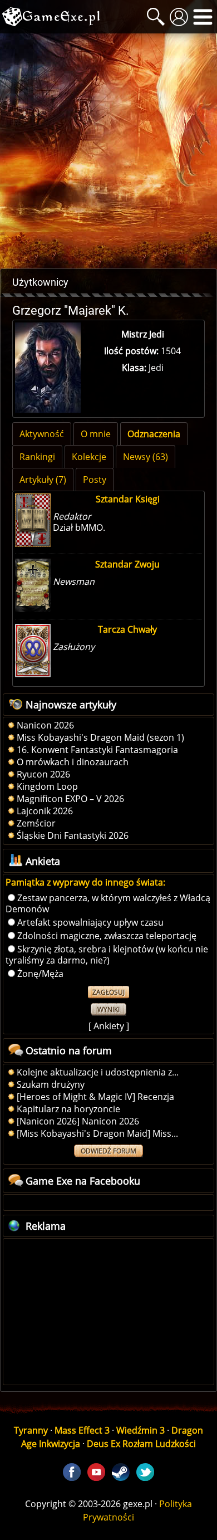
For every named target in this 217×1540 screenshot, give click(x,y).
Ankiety (108, 1026)
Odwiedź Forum (108, 1151)
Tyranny (31, 1430)
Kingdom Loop (47, 786)
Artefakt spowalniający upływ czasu (90, 922)
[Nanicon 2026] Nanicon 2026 (78, 1121)
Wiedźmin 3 (140, 1430)
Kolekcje (89, 457)
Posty (94, 479)
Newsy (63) (145, 457)
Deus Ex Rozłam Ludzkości (141, 1444)
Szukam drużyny (51, 1084)
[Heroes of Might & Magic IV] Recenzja (95, 1097)
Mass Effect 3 (82, 1430)
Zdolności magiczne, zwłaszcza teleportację (106, 935)
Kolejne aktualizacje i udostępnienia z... (98, 1072)
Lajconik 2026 (45, 811)
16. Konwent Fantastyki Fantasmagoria (97, 750)
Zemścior (36, 823)
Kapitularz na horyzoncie (68, 1109)
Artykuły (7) (42, 479)
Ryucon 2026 (43, 774)
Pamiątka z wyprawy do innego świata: (85, 882)
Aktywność (41, 434)
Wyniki (108, 1009)
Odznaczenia (153, 434)
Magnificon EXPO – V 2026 (70, 799)
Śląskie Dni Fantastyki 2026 (73, 835)
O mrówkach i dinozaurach (73, 762)
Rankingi (37, 457)
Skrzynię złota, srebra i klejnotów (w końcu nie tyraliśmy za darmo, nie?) (107, 954)
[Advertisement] (108, 151)
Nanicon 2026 (45, 725)
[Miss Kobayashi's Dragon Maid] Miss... (97, 1133)
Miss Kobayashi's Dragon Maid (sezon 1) (100, 737)
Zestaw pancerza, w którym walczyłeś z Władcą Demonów (108, 903)
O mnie (96, 434)
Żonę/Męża (40, 973)
